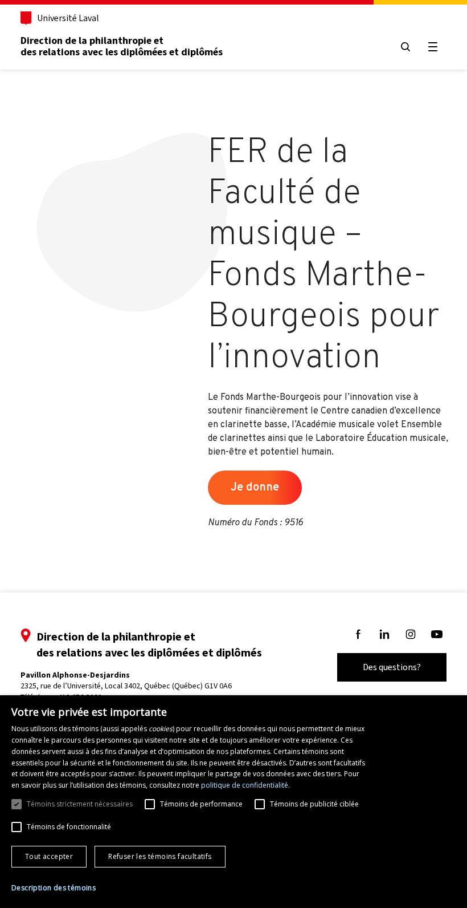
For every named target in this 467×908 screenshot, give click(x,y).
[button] (53, 888)
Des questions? (392, 667)
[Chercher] (405, 46)
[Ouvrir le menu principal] (432, 46)
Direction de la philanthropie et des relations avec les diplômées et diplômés (122, 46)
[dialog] (233, 801)
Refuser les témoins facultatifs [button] (159, 856)
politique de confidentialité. (245, 785)
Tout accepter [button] (49, 856)
